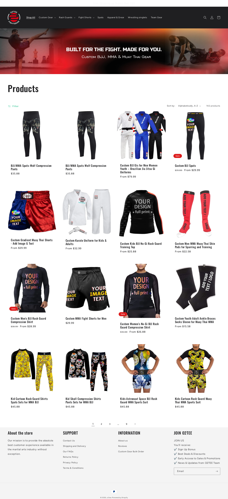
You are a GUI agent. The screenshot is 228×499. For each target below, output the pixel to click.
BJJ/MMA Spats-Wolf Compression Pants (31, 167)
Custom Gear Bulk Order (131, 451)
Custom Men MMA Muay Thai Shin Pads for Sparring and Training (195, 245)
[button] (47, 17)
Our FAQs (68, 451)
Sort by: (171, 106)
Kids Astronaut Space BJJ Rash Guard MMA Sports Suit (138, 400)
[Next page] (135, 424)
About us (123, 440)
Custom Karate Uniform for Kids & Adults (86, 242)
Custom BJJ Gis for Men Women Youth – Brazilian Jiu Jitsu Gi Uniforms (139, 169)
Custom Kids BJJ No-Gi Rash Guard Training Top (141, 245)
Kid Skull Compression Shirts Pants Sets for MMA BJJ (83, 400)
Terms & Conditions (73, 468)
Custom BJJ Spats (185, 165)
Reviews (122, 446)
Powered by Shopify (120, 498)
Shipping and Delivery (74, 446)
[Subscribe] (216, 471)
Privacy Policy (70, 462)
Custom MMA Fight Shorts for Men (86, 318)
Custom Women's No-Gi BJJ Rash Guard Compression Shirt (139, 325)
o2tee (109, 498)
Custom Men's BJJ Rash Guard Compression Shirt (28, 320)
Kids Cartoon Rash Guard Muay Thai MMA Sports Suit (193, 400)
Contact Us (69, 440)
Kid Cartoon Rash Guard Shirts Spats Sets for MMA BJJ (29, 400)
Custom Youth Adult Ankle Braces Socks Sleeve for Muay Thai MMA (195, 320)
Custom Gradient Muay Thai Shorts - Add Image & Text (32, 241)
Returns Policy (70, 457)
